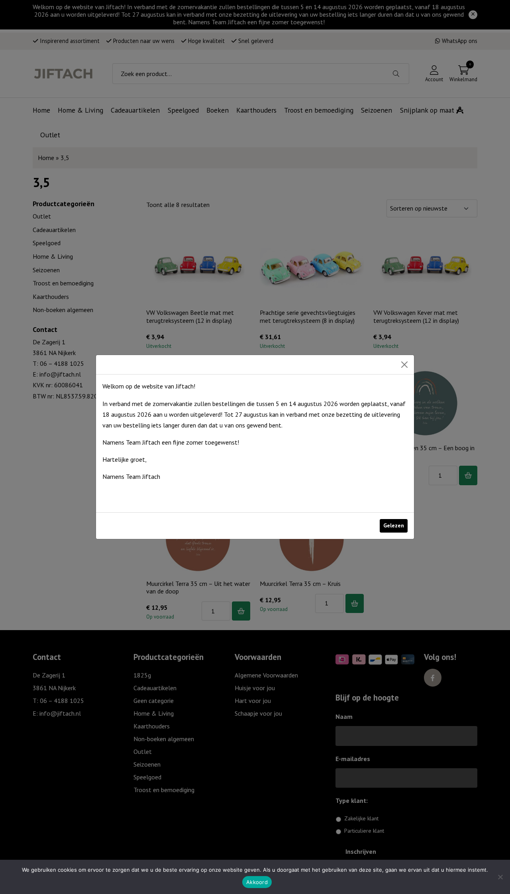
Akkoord (257, 882)
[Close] (404, 364)
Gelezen (393, 525)
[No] (500, 877)
